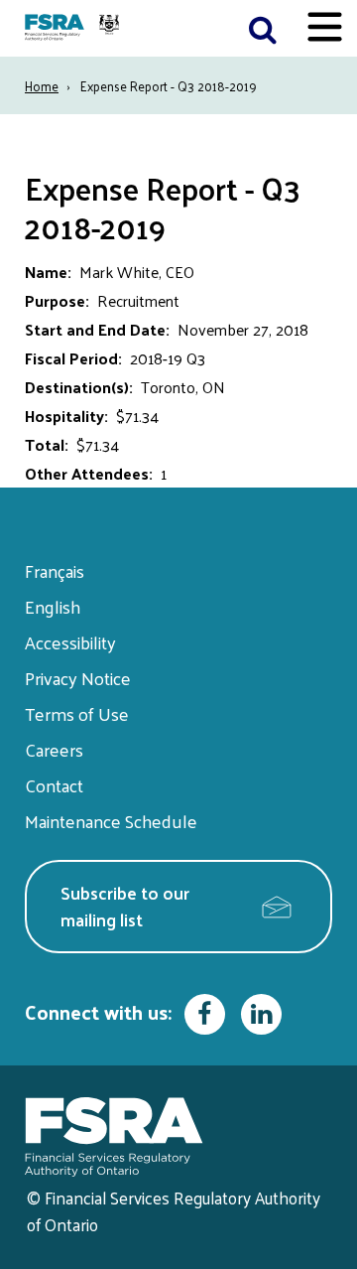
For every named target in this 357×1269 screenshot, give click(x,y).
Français (54, 570)
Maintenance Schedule (111, 820)
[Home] (74, 28)
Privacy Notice (78, 677)
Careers (54, 749)
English (52, 606)
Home (42, 85)
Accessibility (70, 642)
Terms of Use (77, 713)
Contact (54, 785)
